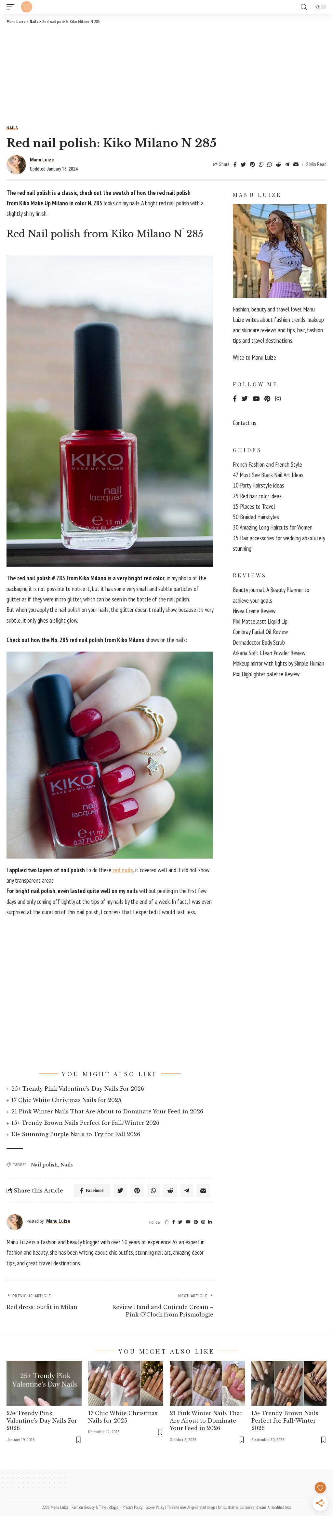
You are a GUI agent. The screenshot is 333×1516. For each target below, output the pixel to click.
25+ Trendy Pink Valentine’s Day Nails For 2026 (77, 1088)
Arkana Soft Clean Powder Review (269, 653)
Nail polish (44, 1165)
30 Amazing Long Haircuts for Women (273, 527)
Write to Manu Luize (254, 357)
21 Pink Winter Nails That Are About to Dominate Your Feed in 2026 (107, 1111)
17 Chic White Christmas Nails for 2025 (66, 1100)
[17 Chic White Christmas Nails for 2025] (125, 1383)
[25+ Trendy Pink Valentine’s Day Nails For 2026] (44, 1383)
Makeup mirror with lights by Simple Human (278, 663)
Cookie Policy (154, 1507)
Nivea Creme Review (254, 611)
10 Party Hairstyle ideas (258, 485)
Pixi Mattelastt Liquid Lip (260, 621)
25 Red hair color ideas (257, 496)
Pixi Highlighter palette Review (266, 674)
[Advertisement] (166, 73)
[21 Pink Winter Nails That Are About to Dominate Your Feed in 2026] (207, 1383)
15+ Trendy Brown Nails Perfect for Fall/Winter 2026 (85, 1123)
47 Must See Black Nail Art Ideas (268, 475)
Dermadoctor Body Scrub (259, 642)
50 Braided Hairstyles (256, 517)
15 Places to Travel (254, 506)
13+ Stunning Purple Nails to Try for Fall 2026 (75, 1134)
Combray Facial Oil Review (260, 632)
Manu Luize (42, 160)
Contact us (244, 423)
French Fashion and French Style (267, 464)
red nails (123, 870)
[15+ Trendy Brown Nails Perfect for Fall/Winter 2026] (288, 1383)
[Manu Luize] (27, 7)
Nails (12, 128)
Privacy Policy (132, 1507)
